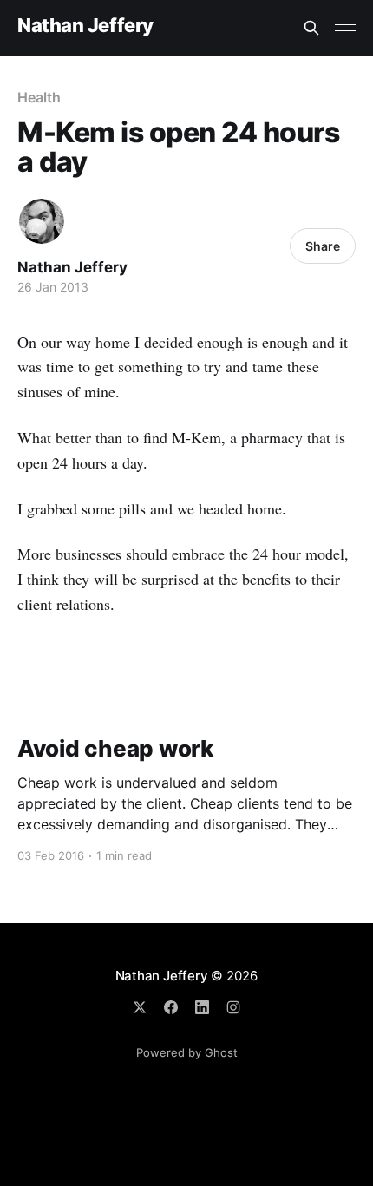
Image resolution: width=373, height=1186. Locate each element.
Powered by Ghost (187, 1052)
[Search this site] (311, 28)
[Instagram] (233, 1007)
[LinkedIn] (202, 1007)
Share (322, 246)
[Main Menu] (345, 28)
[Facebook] (171, 1007)
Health (39, 97)
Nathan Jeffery (85, 25)
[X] (140, 1007)
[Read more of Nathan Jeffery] (41, 221)
